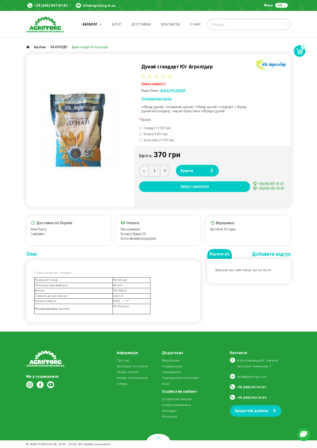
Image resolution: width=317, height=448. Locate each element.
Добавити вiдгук (271, 254)
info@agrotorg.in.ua (99, 5)
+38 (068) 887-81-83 (51, 5)
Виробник (40, 47)
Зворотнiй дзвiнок (252, 410)
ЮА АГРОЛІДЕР (59, 47)
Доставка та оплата (132, 366)
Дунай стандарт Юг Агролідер (90, 47)
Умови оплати (128, 372)
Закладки (169, 411)
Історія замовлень (176, 405)
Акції (165, 384)
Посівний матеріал (156, 98)
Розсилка (169, 417)
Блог (117, 24)
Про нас (123, 360)
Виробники (171, 360)
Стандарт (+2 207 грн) (157, 128)
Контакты (170, 24)
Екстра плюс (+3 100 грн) (159, 140)
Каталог (91, 24)
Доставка (141, 24)
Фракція (146, 119)
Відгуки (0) (220, 253)
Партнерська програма (180, 378)
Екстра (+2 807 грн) (156, 134)
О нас (195, 24)
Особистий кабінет (177, 399)
